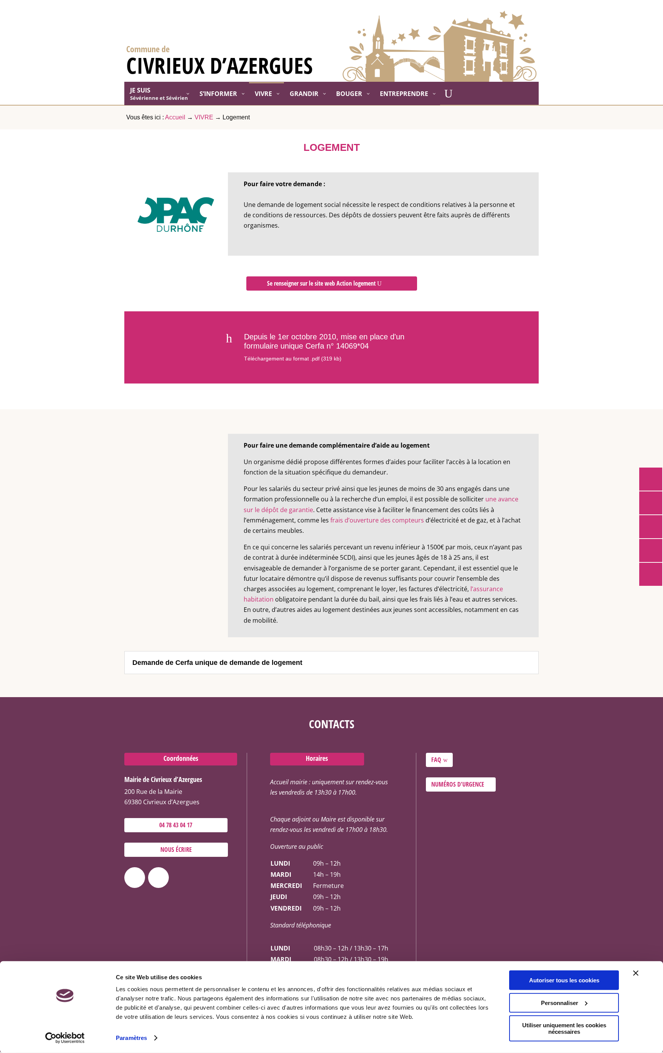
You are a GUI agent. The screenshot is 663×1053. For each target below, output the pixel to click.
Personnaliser (559, 1002)
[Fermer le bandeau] (635, 973)
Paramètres (131, 1038)
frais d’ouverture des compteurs (377, 520)
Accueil (175, 117)
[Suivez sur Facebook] (134, 877)
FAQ (436, 759)
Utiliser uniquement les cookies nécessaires (564, 1028)
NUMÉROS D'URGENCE (457, 784)
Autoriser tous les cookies (564, 980)
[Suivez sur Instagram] (158, 877)
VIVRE (204, 117)
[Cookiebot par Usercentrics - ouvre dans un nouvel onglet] (65, 1038)
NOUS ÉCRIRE (176, 849)
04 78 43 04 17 (175, 825)
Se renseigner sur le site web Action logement (321, 283)
